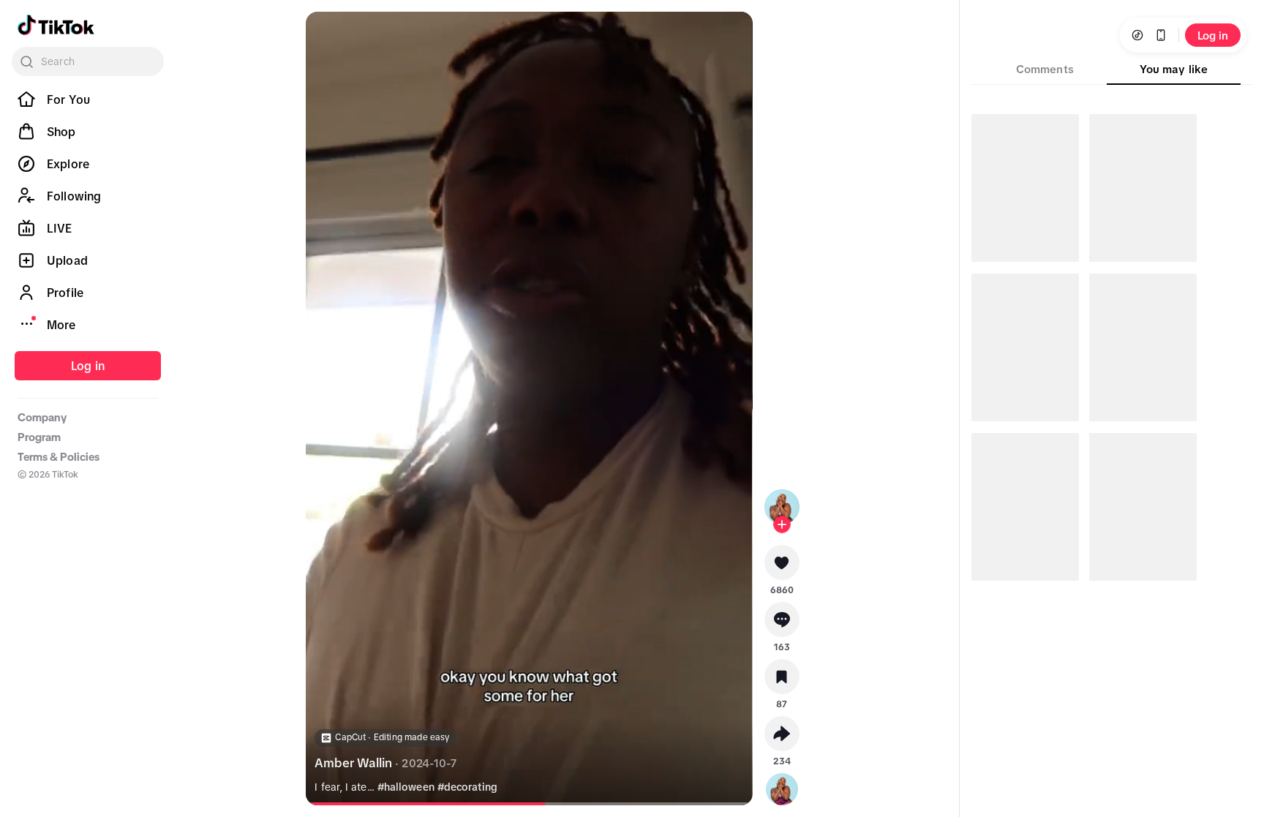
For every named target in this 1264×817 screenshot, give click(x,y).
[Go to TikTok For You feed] (56, 25)
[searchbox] (88, 61)
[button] (782, 567)
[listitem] (88, 99)
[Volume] (329, 35)
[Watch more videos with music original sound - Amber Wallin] (782, 786)
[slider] (431, 803)
